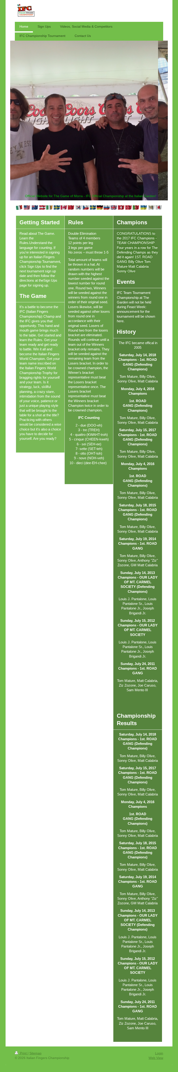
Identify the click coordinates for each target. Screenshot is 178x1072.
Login (159, 1053)
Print (23, 1053)
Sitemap (35, 1053)
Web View (156, 1058)
